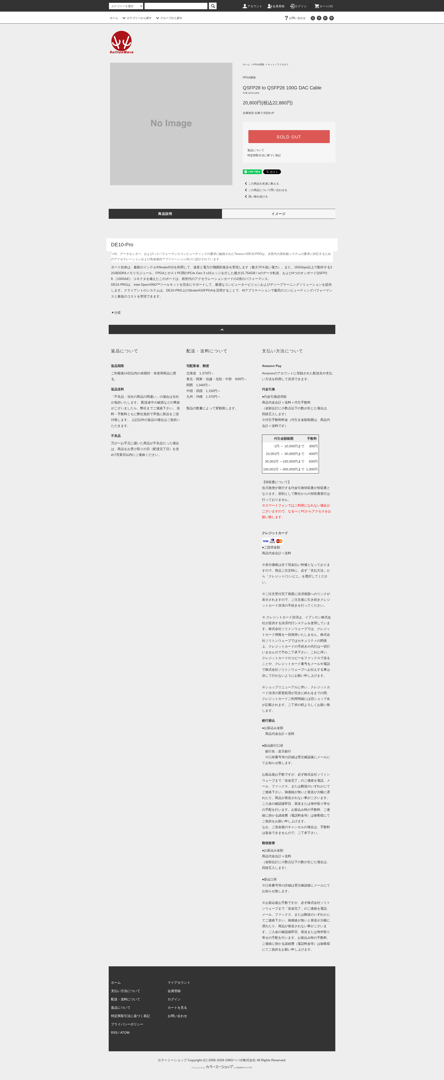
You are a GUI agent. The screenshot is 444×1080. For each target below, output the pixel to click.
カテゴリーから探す (139, 18)
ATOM (125, 1032)
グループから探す (171, 18)
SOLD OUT (289, 137)
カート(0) (326, 6)
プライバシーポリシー (127, 1024)
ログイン (301, 6)
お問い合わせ (297, 18)
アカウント (255, 6)
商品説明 (165, 214)
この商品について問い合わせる (267, 190)
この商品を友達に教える (263, 183)
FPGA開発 (258, 64)
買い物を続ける (258, 196)
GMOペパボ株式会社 (240, 1060)
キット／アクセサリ (278, 64)
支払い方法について (125, 991)
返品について (255, 150)
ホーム (114, 18)
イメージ (278, 214)
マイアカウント (179, 982)
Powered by (198, 1067)
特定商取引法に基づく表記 (264, 155)
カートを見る (177, 1007)
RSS (114, 1032)
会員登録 (279, 6)
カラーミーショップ (172, 1060)
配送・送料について (125, 999)
